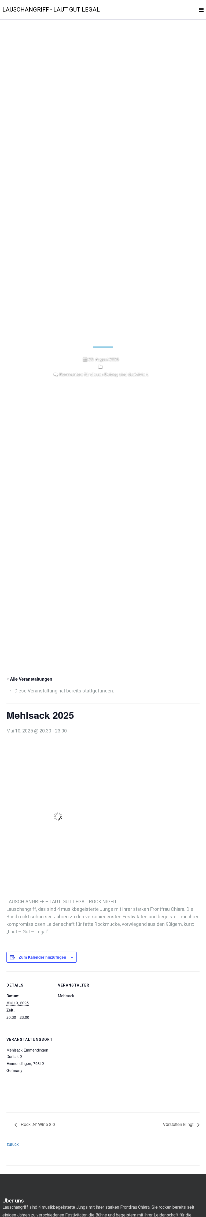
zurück (12, 1144)
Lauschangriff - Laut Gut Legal (51, 9)
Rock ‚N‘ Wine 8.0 (37, 1124)
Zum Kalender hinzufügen (42, 957)
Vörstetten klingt (178, 1124)
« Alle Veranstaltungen (29, 679)
